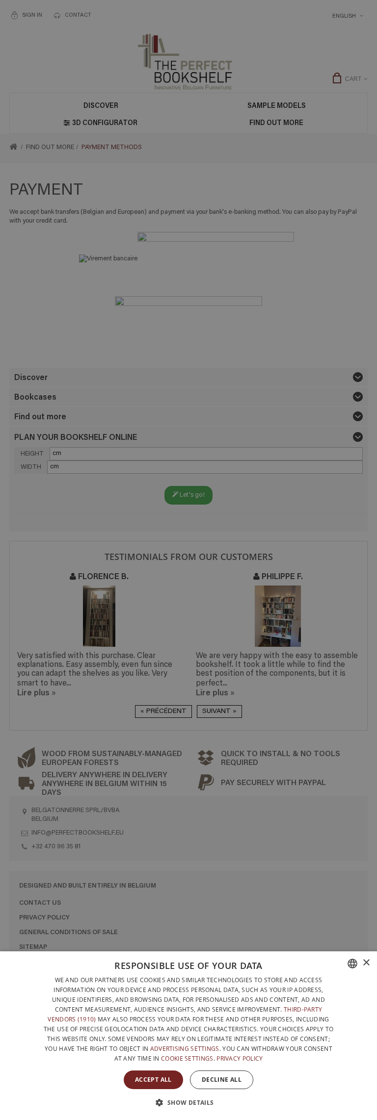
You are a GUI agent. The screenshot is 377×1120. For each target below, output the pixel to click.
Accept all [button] (153, 1079)
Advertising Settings (184, 1048)
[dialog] (188, 1035)
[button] (188, 1102)
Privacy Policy (239, 1058)
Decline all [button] (222, 1079)
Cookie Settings (187, 1058)
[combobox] (352, 963)
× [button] (366, 963)
